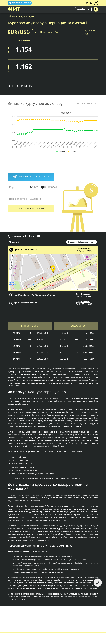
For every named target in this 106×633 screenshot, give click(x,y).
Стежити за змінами (22, 86)
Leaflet (73, 289)
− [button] (93, 284)
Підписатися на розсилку (31, 208)
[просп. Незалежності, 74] (53, 268)
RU (90, 2)
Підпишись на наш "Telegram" (33, 176)
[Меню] (96, 3)
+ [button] (93, 280)
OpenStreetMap (83, 289)
